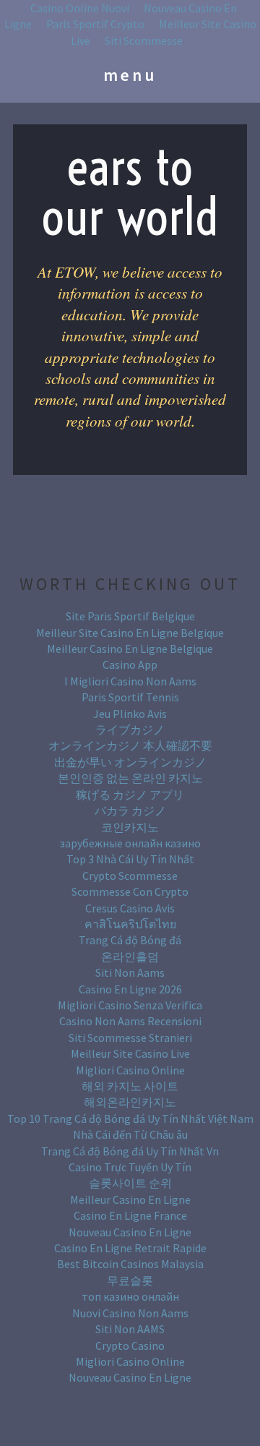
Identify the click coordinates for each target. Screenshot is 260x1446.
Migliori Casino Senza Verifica (130, 1005)
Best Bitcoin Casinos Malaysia (130, 1264)
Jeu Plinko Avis (130, 713)
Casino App (130, 664)
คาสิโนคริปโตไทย (130, 924)
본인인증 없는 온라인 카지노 (130, 778)
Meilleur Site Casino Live (130, 1053)
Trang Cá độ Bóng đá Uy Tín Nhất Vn (130, 1151)
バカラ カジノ (130, 810)
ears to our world (130, 192)
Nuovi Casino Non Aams (130, 1313)
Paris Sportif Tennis (130, 697)
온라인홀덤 (130, 956)
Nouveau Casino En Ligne (130, 1232)
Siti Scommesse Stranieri (130, 1037)
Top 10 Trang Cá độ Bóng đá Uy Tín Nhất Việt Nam (130, 1118)
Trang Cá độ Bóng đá (130, 940)
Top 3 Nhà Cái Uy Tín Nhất (130, 859)
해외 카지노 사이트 (130, 1086)
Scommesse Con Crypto (130, 891)
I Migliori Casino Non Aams (130, 681)
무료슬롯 (130, 1280)
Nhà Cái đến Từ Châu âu (130, 1134)
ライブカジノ (130, 729)
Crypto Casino (130, 1345)
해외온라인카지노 (130, 1102)
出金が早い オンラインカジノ (130, 762)
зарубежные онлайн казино (130, 843)
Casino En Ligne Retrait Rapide (130, 1248)
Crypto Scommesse (130, 875)
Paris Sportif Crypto (95, 24)
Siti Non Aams (130, 972)
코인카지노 (130, 827)
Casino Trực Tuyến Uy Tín (130, 1167)
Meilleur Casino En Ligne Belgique (130, 648)
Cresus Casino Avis (130, 908)
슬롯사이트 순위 (130, 1183)
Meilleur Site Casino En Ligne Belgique (130, 632)
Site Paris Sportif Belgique (130, 616)
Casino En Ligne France (130, 1215)
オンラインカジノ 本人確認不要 (130, 745)
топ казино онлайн (130, 1296)
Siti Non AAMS (130, 1329)
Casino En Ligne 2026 (130, 989)
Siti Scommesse (144, 40)
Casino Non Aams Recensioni (130, 1021)
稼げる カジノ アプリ (130, 794)
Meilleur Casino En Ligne (130, 1199)
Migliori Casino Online (130, 1070)
